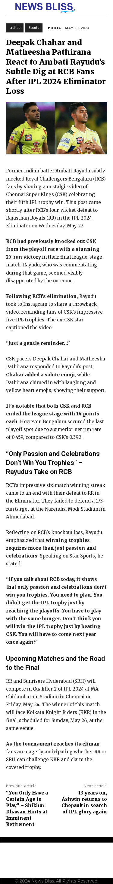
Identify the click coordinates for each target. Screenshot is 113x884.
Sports (34, 27)
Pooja (54, 28)
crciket (15, 27)
